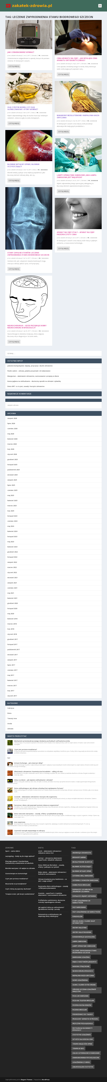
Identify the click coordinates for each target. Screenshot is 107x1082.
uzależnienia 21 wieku (81, 1062)
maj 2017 (10, 675)
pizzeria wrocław (80, 1010)
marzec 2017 (12, 686)
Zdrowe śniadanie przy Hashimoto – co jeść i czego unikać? (52, 880)
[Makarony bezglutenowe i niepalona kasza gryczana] (78, 96)
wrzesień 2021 (12, 578)
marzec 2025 (12, 506)
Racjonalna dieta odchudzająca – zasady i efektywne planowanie (53, 887)
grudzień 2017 (12, 639)
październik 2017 (13, 649)
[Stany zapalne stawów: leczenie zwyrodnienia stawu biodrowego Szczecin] (28, 218)
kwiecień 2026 (12, 439)
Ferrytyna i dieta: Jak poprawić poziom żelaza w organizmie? (36, 805)
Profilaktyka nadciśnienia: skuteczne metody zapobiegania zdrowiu (51, 901)
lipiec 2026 (11, 423)
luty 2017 (10, 691)
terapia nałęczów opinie (82, 1044)
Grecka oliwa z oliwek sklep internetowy (84, 922)
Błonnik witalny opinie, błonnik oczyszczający (23, 165)
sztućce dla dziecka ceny (83, 1039)
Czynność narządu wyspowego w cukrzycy (29, 831)
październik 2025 (13, 470)
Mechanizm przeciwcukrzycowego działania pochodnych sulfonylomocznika (42, 741)
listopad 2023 (12, 537)
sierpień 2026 (12, 418)
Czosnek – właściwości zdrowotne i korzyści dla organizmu (35, 797)
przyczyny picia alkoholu (83, 1023)
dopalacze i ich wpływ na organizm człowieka (83, 890)
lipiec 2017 (11, 665)
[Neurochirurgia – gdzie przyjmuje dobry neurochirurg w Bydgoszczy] (28, 299)
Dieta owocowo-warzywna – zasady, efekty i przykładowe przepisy (38, 814)
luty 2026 (10, 449)
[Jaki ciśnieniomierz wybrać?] (28, 34)
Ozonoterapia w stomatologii (16, 873)
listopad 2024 (12, 516)
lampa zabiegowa (79, 941)
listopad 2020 (12, 608)
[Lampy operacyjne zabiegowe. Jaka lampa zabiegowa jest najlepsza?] (78, 155)
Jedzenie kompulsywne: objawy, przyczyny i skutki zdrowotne (29, 366)
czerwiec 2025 (12, 490)
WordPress (46, 1080)
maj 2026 (10, 434)
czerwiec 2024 (12, 521)
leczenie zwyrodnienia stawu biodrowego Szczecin (84, 952)
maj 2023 (10, 542)
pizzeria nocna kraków (82, 1005)
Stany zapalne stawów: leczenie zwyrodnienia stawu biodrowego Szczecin (28, 254)
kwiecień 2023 (12, 547)
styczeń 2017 (12, 696)
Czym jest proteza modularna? (25, 749)
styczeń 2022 (12, 572)
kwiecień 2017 (12, 680)
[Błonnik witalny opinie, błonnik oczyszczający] (28, 145)
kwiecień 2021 (12, 598)
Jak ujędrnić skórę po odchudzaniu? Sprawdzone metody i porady (51, 908)
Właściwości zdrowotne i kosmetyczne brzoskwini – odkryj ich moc (38, 771)
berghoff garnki (79, 857)
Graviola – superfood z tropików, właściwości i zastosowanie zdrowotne (52, 894)
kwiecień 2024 (12, 531)
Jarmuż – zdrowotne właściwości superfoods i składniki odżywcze (50, 859)
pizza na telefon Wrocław (83, 1000)
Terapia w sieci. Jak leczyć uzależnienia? (19, 894)
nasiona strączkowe (81, 966)
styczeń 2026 (12, 454)
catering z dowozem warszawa (85, 880)
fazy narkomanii (79, 907)
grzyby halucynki (80, 928)
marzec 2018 (12, 624)
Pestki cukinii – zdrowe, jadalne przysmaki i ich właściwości (28, 371)
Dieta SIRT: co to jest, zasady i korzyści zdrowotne (25, 386)
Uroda (9, 724)
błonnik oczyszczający (82, 867)
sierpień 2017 (12, 660)
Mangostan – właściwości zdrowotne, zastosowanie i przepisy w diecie (33, 376)
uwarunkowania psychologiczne (86, 1058)
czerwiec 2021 (12, 588)
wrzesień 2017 (12, 655)
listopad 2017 (12, 644)
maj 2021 (10, 593)
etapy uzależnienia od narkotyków (81, 902)
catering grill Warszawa (83, 876)
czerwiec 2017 (12, 670)
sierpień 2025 (12, 480)
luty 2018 (10, 629)
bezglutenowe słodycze (82, 862)
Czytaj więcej (14, 66)
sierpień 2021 (12, 583)
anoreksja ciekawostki (82, 853)
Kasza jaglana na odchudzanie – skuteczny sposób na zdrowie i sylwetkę (34, 381)
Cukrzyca (10, 708)
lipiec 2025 (11, 485)
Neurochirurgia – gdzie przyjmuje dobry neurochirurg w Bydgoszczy (26, 326)
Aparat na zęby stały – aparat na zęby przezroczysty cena (75, 233)
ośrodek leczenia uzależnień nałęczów (84, 990)
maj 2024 (10, 526)
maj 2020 (10, 614)
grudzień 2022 (12, 552)
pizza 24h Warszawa (80, 996)
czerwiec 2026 (12, 429)
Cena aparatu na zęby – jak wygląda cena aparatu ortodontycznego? (77, 59)
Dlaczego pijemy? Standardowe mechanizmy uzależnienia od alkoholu (19, 862)
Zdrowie (34, 55)
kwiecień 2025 (12, 500)
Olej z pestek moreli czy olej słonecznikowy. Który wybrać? (22, 108)
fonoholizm (77, 916)
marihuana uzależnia (81, 957)
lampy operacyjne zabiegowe (84, 946)
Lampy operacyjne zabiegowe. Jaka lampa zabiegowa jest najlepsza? (76, 176)
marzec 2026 (12, 444)
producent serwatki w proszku (85, 1019)
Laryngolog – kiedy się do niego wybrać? (20, 856)
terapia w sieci (78, 1048)
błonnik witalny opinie (82, 871)
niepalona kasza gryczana (83, 976)
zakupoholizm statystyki (83, 1067)
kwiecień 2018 (12, 619)
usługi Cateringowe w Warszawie (86, 1053)
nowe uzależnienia (80, 980)
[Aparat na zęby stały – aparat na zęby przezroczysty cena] (78, 213)
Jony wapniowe (19, 822)
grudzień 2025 (12, 459)
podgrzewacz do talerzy (83, 1014)
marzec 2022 (12, 567)
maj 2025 (10, 495)
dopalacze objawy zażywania (84, 896)
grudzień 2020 (12, 603)
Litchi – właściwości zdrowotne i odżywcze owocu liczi (49, 852)
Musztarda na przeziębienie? (16, 884)
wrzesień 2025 (12, 475)
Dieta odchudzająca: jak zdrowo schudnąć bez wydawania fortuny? (38, 788)
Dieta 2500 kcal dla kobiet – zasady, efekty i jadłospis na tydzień (51, 866)
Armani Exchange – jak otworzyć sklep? (28, 763)
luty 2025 (10, 511)
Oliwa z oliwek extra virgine (84, 985)
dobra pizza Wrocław (81, 885)
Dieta (33, 113)
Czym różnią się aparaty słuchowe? (18, 889)
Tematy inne (12, 718)
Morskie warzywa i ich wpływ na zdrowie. (20, 868)
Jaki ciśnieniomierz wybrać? (20, 52)
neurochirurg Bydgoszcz (83, 971)
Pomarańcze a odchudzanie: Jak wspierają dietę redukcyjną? (50, 915)
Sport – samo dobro (12, 851)
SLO (8, 758)
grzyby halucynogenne (82, 932)
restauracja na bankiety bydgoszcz (82, 1029)
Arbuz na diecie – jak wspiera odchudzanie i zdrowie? (33, 780)
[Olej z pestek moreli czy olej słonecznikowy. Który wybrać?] (28, 88)
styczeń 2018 (12, 634)
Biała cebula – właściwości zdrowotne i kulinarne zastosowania (52, 873)
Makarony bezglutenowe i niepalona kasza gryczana (78, 116)
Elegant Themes (26, 1080)
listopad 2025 (12, 465)
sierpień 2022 (12, 562)
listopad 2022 (12, 557)
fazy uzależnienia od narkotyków (86, 912)
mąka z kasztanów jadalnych (84, 962)
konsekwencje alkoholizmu (84, 937)
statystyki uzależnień (82, 1035)
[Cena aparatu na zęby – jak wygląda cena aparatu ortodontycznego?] (78, 37)
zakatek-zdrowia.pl (16, 55)
